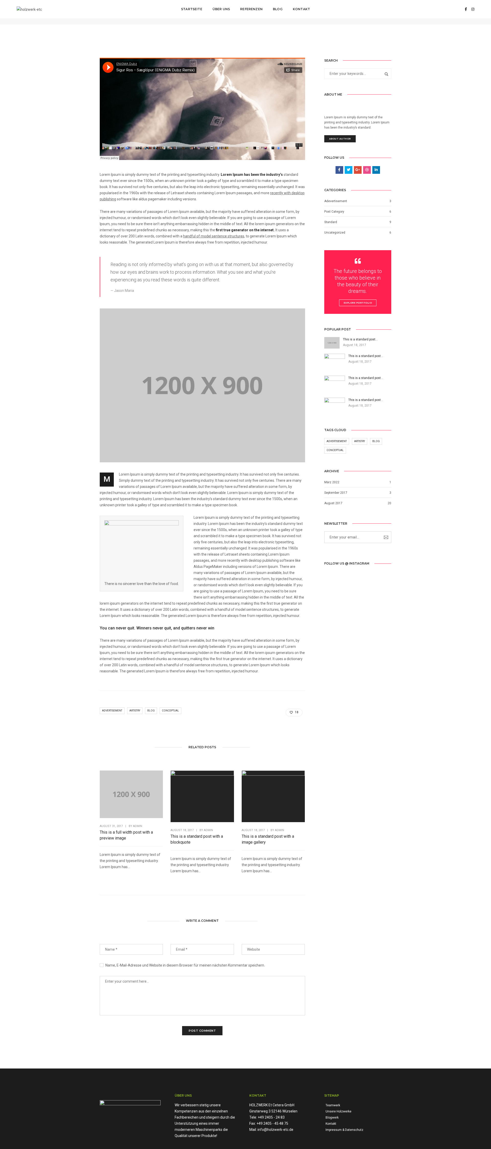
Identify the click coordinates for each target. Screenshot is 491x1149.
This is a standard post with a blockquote (197, 839)
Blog (278, 9)
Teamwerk (333, 1105)
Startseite (191, 9)
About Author (340, 138)
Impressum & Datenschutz (344, 1130)
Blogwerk (332, 1117)
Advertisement (112, 710)
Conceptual (170, 710)
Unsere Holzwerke (338, 1111)
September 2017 (335, 493)
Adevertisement (335, 201)
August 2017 (333, 503)
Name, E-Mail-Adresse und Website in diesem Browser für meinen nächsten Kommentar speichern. (185, 965)
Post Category (334, 211)
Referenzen (251, 9)
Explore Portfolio (358, 302)
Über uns (221, 9)
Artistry (134, 710)
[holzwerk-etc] (29, 9)
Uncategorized (334, 232)
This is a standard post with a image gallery (268, 839)
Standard (330, 222)
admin (137, 826)
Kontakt (301, 9)
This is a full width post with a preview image (126, 835)
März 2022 (331, 482)
